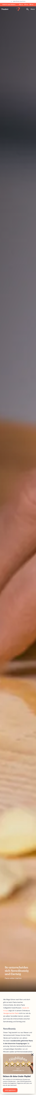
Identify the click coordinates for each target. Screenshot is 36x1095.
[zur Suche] (28, 9)
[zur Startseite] (5, 9)
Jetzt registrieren (10, 1090)
